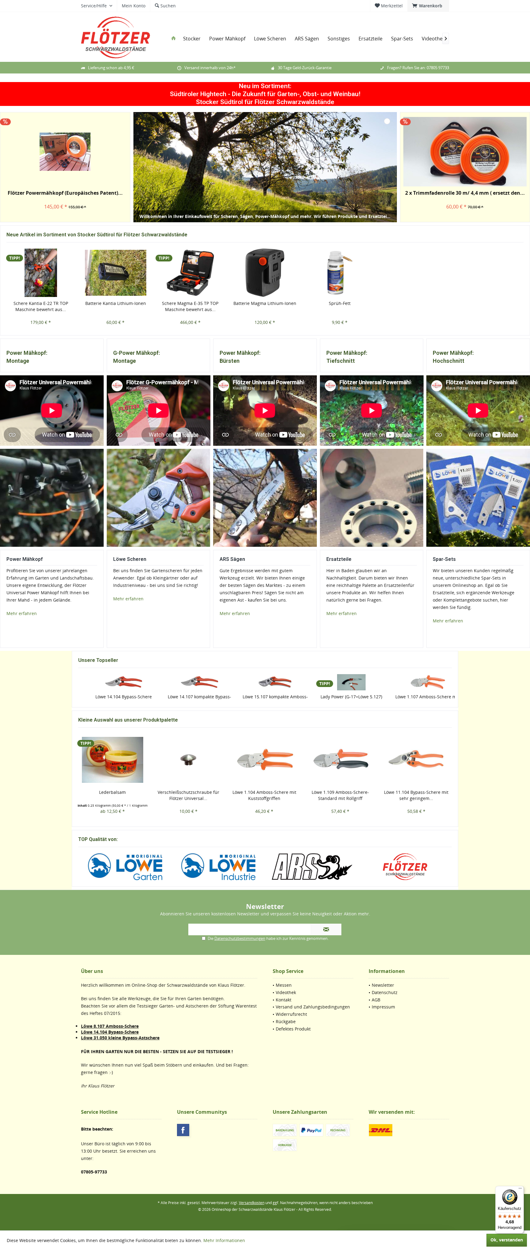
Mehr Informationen (224, 1240)
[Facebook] (183, 1130)
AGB (376, 1000)
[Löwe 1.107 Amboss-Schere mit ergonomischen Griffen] (416, 682)
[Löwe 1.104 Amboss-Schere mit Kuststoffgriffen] (188, 760)
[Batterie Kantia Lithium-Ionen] (115, 273)
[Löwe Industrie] (218, 866)
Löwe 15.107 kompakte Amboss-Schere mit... (264, 700)
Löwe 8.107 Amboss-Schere (110, 1026)
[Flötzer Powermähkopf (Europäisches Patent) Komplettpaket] (65, 151)
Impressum (383, 1007)
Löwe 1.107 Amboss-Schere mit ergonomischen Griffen (416, 700)
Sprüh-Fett (340, 303)
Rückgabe (286, 1021)
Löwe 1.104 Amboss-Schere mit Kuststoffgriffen (188, 795)
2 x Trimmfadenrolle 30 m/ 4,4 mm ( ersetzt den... (465, 193)
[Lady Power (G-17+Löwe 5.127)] (340, 682)
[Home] (173, 38)
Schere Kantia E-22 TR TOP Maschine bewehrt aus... (40, 306)
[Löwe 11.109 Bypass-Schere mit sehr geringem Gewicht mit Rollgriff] (416, 760)
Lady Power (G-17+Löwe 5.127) (340, 697)
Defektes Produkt (293, 1029)
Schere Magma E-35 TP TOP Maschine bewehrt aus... (190, 306)
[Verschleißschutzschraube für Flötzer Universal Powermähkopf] (113, 760)
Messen (284, 985)
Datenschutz (385, 992)
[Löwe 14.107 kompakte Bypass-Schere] (189, 682)
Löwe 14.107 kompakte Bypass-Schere (188, 700)
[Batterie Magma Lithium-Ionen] (265, 273)
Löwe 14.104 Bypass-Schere (110, 1032)
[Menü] (520, 1189)
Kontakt (283, 1000)
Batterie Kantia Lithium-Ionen (115, 303)
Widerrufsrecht (291, 1014)
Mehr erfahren (128, 599)
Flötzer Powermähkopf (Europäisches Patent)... (65, 193)
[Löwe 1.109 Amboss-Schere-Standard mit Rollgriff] (264, 760)
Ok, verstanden (506, 1240)
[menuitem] (428, 6)
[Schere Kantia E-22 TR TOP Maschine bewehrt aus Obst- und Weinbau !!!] (40, 273)
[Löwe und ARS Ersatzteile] (371, 498)
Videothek (286, 992)
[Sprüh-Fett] (339, 273)
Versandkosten (251, 1202)
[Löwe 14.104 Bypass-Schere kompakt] (113, 682)
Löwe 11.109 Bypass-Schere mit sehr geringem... (416, 795)
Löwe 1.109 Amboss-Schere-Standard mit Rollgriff (264, 795)
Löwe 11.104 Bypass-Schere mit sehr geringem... (340, 795)
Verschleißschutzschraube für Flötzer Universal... (112, 795)
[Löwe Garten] (125, 866)
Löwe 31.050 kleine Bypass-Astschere (120, 1038)
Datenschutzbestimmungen (239, 938)
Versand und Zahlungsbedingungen (313, 1007)
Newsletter (383, 985)
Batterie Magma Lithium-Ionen (264, 303)
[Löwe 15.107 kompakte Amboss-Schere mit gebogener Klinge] (264, 682)
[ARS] (312, 866)
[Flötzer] (405, 866)
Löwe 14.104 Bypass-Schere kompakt (112, 700)
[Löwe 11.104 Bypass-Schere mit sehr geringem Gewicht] (340, 760)
